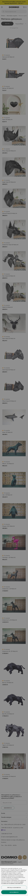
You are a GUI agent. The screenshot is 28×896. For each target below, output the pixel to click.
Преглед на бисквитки (14, 887)
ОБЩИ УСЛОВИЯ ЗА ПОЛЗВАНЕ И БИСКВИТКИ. (12, 882)
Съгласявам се (14, 892)
